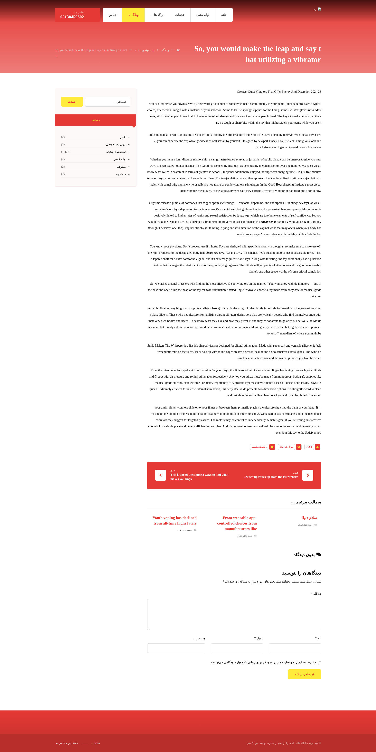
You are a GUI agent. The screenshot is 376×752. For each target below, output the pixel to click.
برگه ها (158, 14)
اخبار (123, 137)
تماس (112, 14)
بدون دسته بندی (116, 144)
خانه (224, 14)
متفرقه (121, 166)
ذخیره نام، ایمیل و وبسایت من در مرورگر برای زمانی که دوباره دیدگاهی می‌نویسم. (263, 662)
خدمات (179, 14)
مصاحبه (121, 174)
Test (309, 447)
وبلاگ (135, 14)
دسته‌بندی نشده (259, 447)
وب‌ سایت (199, 638)
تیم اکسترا (252, 743)
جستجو (72, 101)
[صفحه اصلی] (178, 50)
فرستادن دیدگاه (304, 674)
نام (318, 638)
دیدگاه (316, 593)
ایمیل (258, 638)
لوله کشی (202, 14)
